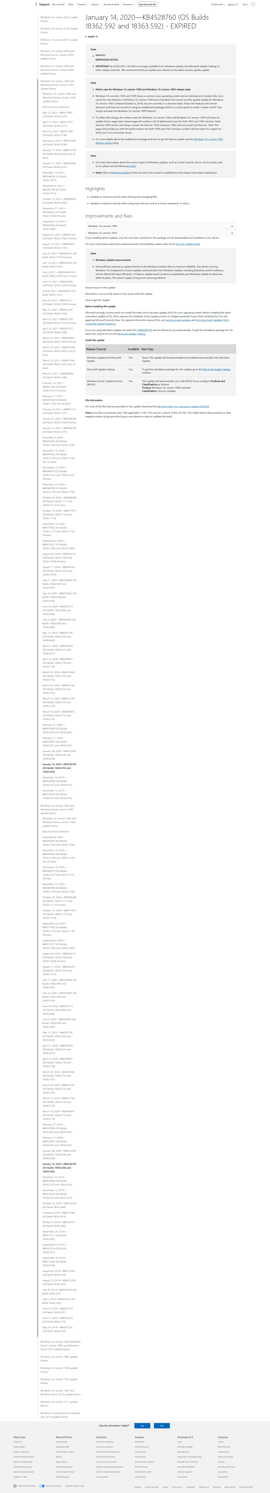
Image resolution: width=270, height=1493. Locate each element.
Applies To (93, 36)
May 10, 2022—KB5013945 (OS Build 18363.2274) (57, 114)
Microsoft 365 (58, 4)
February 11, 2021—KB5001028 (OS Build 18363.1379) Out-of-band (56, 399)
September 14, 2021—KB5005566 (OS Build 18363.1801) (54, 225)
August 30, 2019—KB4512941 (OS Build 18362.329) (58, 1272)
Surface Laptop (19, 1447)
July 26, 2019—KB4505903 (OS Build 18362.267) (59, 1291)
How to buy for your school (106, 1462)
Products (81, 4)
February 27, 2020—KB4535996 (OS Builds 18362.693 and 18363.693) (57, 728)
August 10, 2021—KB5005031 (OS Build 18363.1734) (58, 245)
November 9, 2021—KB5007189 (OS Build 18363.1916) (54, 189)
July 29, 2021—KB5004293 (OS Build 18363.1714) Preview (59, 255)
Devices (94, 4)
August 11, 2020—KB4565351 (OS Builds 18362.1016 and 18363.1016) (58, 570)
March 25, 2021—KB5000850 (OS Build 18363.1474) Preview (59, 339)
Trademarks (190, 1487)
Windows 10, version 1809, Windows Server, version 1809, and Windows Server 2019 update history (60, 1345)
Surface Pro (17, 1442)
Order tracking (61, 1462)
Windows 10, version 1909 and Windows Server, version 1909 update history (57, 84)
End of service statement (55, 106)
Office (70, 4)
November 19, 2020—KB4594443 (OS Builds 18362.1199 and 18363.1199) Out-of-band (58, 456)
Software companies (185, 1472)
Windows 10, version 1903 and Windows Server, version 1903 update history (57, 809)
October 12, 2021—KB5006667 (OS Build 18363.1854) (59, 200)
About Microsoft (224, 1447)
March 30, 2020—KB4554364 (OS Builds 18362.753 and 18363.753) (58, 675)
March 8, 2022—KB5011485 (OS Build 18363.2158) (57, 133)
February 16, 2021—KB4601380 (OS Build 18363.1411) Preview (54, 386)
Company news (223, 1452)
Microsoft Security (142, 1447)
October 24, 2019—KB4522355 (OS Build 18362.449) (59, 1205)
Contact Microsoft (151, 1487)
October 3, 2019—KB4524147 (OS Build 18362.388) (58, 1223)
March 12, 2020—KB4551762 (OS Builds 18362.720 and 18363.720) (58, 702)
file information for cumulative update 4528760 (183, 406)
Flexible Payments (63, 1477)
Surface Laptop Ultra (21, 1452)
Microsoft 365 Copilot (143, 1472)
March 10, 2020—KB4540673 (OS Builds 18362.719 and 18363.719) (58, 715)
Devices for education (104, 1447)
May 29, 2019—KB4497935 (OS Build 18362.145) (57, 1329)
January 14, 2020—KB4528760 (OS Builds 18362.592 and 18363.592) (59, 767)
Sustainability (223, 1477)
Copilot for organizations (22, 1462)
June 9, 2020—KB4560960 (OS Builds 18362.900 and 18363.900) (59, 623)
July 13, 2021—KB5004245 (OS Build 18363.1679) (59, 264)
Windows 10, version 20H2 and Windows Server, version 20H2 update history (57, 54)
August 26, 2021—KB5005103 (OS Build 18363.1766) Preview (59, 236)
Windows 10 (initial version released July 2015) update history (60, 1414)
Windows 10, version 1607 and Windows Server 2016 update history (60, 1392)
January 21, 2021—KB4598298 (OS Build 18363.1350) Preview (59, 420)
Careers (221, 1442)
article (132, 166)
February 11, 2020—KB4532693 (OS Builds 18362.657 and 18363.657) (57, 741)
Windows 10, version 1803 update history (59, 1358)
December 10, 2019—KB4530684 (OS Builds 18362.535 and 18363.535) (57, 781)
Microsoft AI (139, 1442)
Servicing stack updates (178, 320)
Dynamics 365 (140, 1452)
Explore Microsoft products (23, 1472)
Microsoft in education (104, 1442)
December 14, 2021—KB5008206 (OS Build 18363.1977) (54, 176)
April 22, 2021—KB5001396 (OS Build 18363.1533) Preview (59, 320)
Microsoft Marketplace (186, 1467)
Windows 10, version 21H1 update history (59, 41)
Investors (221, 1462)
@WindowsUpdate (119, 172)
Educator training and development (109, 1467)
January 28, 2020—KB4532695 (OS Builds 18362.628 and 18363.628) (59, 754)
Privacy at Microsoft (225, 1457)
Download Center (62, 1447)
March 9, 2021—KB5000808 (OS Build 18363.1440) (57, 375)
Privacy (165, 1487)
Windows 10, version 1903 (102, 232)
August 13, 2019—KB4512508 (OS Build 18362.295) (58, 1282)
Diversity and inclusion (226, 1467)
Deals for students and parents (108, 1472)
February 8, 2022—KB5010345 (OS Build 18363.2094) (59, 142)
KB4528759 (145, 330)
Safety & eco (204, 1487)
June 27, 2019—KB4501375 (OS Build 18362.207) (57, 1310)
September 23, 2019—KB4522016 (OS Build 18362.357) (54, 1248)
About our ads (230, 1487)
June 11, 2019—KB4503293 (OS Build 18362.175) (57, 1319)
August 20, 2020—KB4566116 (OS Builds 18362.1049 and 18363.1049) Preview (58, 557)
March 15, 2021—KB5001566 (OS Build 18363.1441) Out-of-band (59, 364)
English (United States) (26, 1486)
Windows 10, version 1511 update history (59, 1403)
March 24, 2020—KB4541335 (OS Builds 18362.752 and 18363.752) (58, 689)
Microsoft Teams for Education (108, 1452)
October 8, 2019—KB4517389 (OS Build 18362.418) (58, 1214)
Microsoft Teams (141, 1467)
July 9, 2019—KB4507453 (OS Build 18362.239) (58, 1300)
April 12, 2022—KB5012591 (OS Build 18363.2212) (57, 123)
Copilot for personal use (22, 1467)
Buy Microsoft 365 (147, 4)
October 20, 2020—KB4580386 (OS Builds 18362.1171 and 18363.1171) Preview (59, 501)
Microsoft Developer (185, 1447)
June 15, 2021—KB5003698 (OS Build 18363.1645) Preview (59, 283)
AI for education (102, 1477)
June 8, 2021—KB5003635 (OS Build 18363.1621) (59, 292)
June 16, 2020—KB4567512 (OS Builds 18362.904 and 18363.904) (57, 610)
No (162, 1425)
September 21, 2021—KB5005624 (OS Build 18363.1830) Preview (54, 212)
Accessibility (222, 1472)
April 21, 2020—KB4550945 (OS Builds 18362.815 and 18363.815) (57, 649)
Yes (142, 1425)
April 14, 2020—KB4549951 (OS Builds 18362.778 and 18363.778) (57, 662)
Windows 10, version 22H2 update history (59, 19)
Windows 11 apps (20, 1477)
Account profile (61, 1442)
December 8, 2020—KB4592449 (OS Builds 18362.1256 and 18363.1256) (58, 441)
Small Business (140, 1477)
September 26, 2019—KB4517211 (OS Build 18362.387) (54, 1235)
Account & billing (111, 4)
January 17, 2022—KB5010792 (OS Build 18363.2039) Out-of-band (59, 153)
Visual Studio (182, 1477)
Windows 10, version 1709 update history (59, 1369)
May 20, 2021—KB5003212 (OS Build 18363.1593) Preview (59, 302)
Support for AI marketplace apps (189, 1457)
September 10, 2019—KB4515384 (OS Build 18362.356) (54, 1261)
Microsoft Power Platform (144, 1462)
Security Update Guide (188, 244)
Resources (127, 4)
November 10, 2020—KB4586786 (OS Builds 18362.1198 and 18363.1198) (58, 488)
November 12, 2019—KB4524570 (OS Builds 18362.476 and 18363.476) (57, 794)
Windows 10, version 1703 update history (59, 1381)
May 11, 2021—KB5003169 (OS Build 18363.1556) (57, 311)
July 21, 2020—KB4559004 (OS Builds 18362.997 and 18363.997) (59, 583)
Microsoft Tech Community (187, 1462)
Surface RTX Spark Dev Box (23, 1457)
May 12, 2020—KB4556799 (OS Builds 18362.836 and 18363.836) (57, 636)
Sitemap (137, 1487)
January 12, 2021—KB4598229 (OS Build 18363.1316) (59, 429)
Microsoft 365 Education (105, 1457)
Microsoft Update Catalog (131, 333)
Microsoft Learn (183, 1452)
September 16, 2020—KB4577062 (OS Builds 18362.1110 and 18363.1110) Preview (58, 529)
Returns (59, 1457)
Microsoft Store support (65, 1452)
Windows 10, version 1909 (102, 226)
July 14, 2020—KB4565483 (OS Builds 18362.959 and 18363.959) (59, 597)
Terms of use (177, 1487)
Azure (179, 1442)
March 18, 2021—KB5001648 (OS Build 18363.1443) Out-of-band (59, 351)
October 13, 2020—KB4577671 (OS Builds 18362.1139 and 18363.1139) (59, 514)
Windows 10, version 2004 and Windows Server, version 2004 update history (57, 69)
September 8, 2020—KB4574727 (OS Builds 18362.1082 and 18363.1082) (58, 544)
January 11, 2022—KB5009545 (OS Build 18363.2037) (59, 165)
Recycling (216, 1487)
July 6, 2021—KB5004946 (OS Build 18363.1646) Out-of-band (59, 273)
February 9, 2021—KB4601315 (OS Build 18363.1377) (59, 411)
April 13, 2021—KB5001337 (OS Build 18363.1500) (57, 330)
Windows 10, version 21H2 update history (59, 30)
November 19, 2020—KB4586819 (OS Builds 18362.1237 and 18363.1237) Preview (58, 473)
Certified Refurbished (64, 1467)
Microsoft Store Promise (65, 1472)
